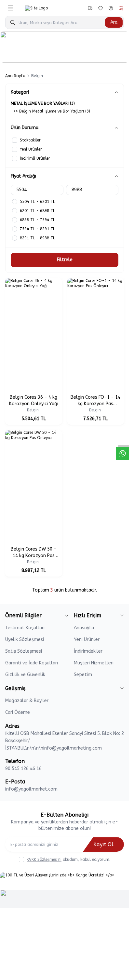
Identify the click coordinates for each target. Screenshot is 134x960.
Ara (113, 22)
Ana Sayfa (15, 75)
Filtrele (65, 259)
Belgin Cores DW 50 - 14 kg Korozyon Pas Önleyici (34, 552)
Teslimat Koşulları (25, 628)
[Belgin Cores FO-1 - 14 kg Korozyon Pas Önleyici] (95, 335)
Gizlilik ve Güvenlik (25, 674)
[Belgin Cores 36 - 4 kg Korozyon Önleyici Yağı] (33, 335)
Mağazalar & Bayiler (26, 700)
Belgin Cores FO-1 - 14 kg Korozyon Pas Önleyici (95, 400)
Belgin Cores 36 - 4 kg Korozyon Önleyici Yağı (33, 400)
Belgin (33, 410)
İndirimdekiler (88, 651)
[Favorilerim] (90, 8)
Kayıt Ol (103, 844)
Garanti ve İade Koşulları (31, 663)
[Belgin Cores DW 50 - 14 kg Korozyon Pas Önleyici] (33, 486)
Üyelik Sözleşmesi (24, 639)
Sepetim (83, 674)
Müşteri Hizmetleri (94, 663)
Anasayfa (84, 628)
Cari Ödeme (17, 712)
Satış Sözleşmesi (23, 651)
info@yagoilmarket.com (31, 789)
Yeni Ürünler (87, 639)
